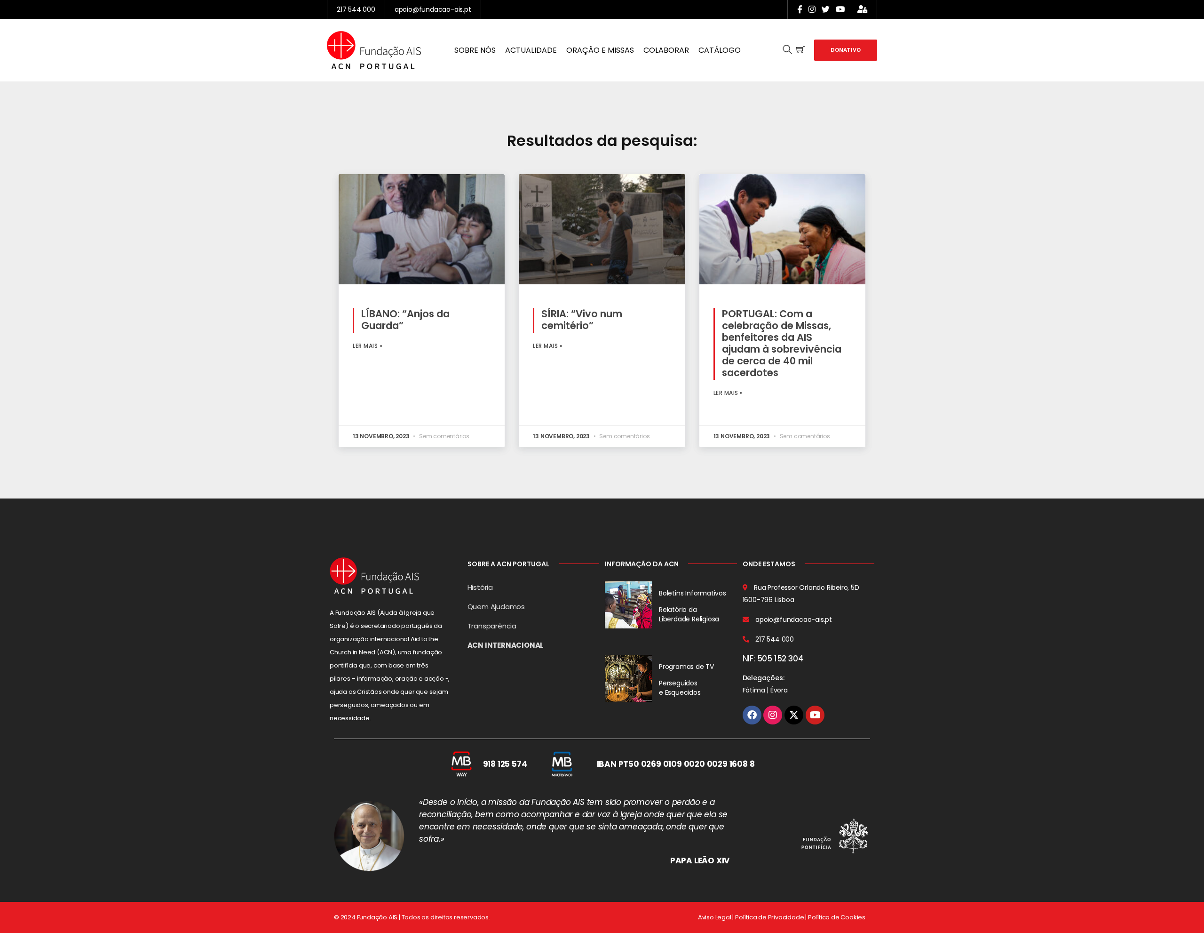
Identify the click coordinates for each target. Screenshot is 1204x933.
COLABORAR (666, 50)
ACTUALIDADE (531, 50)
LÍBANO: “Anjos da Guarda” (405, 319)
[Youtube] (815, 715)
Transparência (491, 626)
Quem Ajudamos (496, 606)
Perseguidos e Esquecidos (680, 687)
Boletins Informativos (692, 593)
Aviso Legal (714, 917)
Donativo (846, 50)
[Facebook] (752, 715)
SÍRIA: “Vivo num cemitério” (581, 319)
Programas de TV (686, 666)
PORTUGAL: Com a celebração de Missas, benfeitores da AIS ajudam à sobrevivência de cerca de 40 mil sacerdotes (781, 343)
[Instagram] (772, 715)
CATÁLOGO (719, 50)
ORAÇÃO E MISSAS (600, 50)
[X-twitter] (793, 715)
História (480, 587)
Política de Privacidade (769, 917)
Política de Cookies (836, 917)
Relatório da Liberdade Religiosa (689, 614)
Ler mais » (367, 346)
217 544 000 (356, 9)
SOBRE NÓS (475, 50)
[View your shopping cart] (800, 50)
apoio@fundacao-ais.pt (433, 9)
